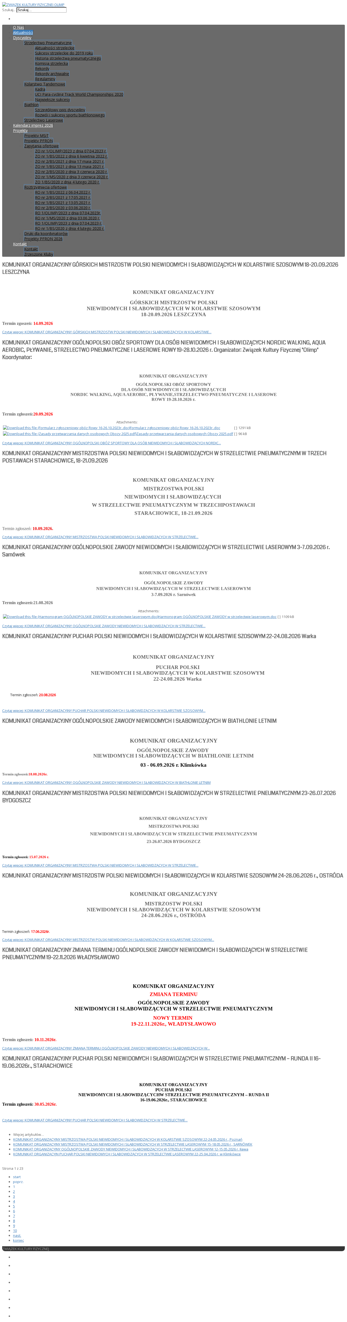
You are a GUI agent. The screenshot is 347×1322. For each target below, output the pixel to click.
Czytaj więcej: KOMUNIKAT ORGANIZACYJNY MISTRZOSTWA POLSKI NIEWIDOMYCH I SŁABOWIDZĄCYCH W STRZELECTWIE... (100, 536)
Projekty (20, 130)
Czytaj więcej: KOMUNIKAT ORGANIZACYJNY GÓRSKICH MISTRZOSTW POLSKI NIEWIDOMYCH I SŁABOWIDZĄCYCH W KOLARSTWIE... (106, 331)
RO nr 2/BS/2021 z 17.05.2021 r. (63, 197)
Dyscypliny (22, 37)
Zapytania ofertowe (41, 145)
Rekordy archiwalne (52, 73)
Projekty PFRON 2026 (43, 238)
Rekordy (42, 68)
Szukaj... (9, 9)
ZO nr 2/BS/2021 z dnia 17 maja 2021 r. (69, 161)
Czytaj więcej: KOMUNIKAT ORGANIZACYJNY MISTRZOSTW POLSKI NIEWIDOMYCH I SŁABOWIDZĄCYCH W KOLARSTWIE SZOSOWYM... (108, 939)
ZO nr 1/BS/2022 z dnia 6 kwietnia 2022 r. (71, 156)
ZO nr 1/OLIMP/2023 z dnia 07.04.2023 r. (71, 151)
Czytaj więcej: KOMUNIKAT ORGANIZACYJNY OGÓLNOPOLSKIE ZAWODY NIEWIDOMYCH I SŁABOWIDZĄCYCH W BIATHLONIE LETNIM (106, 782)
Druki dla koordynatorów (46, 233)
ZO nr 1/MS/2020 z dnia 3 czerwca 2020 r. (71, 176)
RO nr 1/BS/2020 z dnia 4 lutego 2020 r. (69, 228)
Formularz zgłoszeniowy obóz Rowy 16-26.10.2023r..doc (175, 427)
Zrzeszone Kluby (38, 254)
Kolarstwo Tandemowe (44, 84)
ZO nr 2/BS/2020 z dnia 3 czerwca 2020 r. (71, 171)
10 (15, 1230)
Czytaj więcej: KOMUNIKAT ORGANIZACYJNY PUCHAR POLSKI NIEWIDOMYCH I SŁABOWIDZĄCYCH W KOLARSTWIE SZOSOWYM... (103, 710)
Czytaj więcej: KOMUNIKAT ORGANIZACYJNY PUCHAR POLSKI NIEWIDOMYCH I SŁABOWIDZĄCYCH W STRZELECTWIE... (95, 1120)
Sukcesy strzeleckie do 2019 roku (64, 53)
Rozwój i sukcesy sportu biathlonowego (70, 115)
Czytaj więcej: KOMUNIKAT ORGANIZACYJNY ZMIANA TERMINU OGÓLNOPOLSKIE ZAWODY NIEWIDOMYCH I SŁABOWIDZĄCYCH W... (106, 1048)
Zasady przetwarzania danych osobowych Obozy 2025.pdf (184, 433)
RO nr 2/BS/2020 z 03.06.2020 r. (63, 207)
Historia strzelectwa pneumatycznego (68, 58)
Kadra (40, 89)
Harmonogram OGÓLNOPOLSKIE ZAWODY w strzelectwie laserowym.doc (217, 616)
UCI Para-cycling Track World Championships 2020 (79, 94)
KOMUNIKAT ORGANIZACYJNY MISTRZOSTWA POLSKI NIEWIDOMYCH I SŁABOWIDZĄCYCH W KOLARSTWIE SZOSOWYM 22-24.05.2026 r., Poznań (127, 1139)
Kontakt (20, 243)
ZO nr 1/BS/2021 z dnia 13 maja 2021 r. (69, 166)
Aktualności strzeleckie (55, 47)
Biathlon (31, 104)
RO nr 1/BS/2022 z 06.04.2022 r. (63, 192)
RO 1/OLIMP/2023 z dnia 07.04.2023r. (68, 212)
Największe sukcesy (52, 99)
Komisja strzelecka (51, 63)
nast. (17, 1235)
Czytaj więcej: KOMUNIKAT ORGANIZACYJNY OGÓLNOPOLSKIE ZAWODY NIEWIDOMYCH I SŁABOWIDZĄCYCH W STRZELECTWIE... (103, 625)
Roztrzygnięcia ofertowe (45, 187)
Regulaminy (45, 78)
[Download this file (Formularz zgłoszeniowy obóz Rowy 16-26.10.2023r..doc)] (66, 427)
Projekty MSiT (36, 135)
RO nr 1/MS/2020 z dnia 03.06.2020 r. (67, 218)
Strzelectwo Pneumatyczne (48, 42)
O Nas (18, 27)
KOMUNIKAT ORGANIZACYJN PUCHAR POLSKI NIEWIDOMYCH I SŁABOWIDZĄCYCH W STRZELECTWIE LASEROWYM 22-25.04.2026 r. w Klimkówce (127, 1154)
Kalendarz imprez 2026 (33, 125)
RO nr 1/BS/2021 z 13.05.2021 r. (63, 202)
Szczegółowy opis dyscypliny (60, 109)
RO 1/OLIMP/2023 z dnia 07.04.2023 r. (68, 223)
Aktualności (23, 32)
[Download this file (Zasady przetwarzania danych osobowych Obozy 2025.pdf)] (69, 433)
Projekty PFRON (38, 140)
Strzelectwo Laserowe (43, 120)
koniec (18, 1240)
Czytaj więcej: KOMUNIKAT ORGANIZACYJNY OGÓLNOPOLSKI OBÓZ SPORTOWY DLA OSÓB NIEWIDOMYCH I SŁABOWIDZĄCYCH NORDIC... (111, 442)
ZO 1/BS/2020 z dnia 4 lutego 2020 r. (67, 182)
